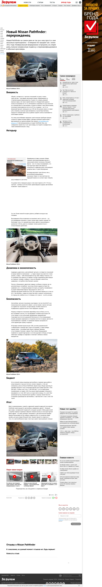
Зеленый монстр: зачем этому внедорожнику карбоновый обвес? (70, 83)
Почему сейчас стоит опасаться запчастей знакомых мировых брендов (68, 484)
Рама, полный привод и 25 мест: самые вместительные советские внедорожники (71, 99)
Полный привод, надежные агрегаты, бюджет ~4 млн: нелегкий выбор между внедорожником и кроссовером (71, 108)
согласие (61, 520)
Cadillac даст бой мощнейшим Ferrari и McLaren (69, 473)
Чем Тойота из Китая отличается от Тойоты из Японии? (69, 91)
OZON (55, 579)
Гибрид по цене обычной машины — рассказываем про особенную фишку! (69, 422)
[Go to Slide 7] (56, 461)
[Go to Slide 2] (18, 461)
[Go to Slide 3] (25, 461)
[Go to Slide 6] (48, 461)
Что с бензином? (46, 5)
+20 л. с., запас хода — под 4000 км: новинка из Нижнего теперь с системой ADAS (69, 432)
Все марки (2, 53)
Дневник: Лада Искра (78, 5)
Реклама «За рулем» (76, 583)
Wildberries (61, 579)
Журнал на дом (23, 5)
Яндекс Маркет (69, 579)
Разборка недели (35, 5)
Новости (27, 2)
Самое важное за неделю (66, 513)
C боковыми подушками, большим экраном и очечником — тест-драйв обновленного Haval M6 (69, 417)
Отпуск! (54, 5)
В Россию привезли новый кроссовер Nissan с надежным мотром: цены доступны (69, 478)
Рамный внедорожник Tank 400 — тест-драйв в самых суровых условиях (68, 427)
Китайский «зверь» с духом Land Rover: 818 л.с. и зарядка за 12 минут (69, 465)
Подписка (78, 579)
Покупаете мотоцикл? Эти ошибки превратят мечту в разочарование (69, 412)
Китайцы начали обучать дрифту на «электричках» (69, 469)
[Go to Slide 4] (33, 461)
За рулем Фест (5, 575)
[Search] (79, 575)
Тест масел (67, 5)
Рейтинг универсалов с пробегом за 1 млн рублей (71, 115)
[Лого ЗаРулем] (8, 2)
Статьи (40, 2)
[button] (79, 585)
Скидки (60, 5)
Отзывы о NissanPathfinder (20, 544)
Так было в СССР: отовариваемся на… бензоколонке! (68, 122)
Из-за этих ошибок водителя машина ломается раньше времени (69, 461)
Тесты (52, 2)
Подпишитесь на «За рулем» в (32, 488)
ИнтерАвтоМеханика (10, 5)
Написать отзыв (12, 553)
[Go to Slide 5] (40, 461)
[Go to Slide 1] (10, 461)
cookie (44, 585)
